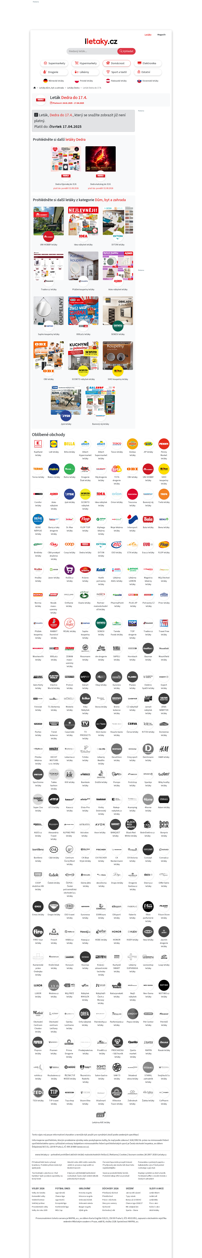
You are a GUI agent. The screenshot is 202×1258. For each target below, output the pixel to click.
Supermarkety (56, 63)
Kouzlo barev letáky (116, 733)
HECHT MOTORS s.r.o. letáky (54, 760)
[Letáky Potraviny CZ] (148, 595)
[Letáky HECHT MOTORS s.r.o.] (54, 749)
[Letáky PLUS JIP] (133, 595)
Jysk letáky (69, 502)
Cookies (123, 1154)
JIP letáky (148, 451)
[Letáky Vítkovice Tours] (116, 1093)
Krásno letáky (85, 579)
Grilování (84, 1188)
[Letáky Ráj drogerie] (101, 469)
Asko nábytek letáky (54, 505)
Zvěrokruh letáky (132, 1102)
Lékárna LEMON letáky (132, 581)
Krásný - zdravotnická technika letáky (101, 969)
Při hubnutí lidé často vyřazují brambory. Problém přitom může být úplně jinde (47, 1165)
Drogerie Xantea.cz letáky (132, 886)
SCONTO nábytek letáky (85, 505)
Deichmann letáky (148, 759)
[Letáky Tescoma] (132, 495)
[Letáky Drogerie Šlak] (85, 469)
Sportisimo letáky (38, 784)
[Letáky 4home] (148, 800)
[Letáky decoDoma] (101, 875)
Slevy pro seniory (109, 1203)
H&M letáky (163, 757)
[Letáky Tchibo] (85, 749)
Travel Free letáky (164, 633)
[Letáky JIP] (148, 444)
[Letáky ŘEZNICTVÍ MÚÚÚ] (70, 1068)
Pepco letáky (133, 1021)
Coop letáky (69, 552)
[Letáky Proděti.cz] (102, 1043)
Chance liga (60, 1196)
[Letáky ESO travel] (69, 907)
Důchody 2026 (110, 1188)
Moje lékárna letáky (117, 529)
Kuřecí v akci (154, 1206)
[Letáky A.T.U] (54, 800)
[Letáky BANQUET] (115, 825)
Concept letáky (148, 859)
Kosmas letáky (85, 966)
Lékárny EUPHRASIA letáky (132, 968)
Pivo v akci (153, 1203)
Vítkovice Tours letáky (117, 1102)
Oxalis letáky (84, 602)
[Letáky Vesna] (101, 699)
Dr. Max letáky (69, 529)
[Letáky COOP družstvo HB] (38, 875)
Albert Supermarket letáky (101, 455)
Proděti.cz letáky (102, 1052)
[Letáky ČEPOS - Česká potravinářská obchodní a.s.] (69, 875)
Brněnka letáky (38, 554)
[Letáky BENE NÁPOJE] (38, 520)
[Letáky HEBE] (101, 932)
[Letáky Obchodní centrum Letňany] (53, 1014)
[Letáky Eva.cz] (148, 545)
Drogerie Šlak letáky (85, 479)
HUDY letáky (132, 939)
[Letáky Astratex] (84, 825)
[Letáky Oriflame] (69, 595)
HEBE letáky (101, 939)
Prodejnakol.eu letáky (85, 1052)
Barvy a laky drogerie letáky (53, 531)
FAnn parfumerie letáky (148, 918)
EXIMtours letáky (101, 916)
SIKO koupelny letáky (164, 480)
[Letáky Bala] (148, 520)
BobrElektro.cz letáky (147, 834)
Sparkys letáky (148, 784)
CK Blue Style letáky (85, 859)
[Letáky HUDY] (132, 932)
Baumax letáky (148, 658)
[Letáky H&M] (164, 749)
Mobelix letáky (69, 708)
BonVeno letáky (38, 859)
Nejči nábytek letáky (132, 997)
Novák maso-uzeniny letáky (53, 607)
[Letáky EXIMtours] (101, 907)
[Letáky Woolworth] (38, 649)
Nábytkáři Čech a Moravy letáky (100, 998)
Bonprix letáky (164, 834)
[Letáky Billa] (69, 444)
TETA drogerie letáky (117, 480)
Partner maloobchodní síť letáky (100, 606)
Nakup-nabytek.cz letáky (117, 811)
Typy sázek (130, 1196)
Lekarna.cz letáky (70, 759)
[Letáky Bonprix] (164, 825)
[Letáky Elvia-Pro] (85, 800)
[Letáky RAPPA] (148, 1043)
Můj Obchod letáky (163, 579)
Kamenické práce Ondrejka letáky (38, 969)
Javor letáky (54, 577)
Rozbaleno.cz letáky (54, 1077)
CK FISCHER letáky (101, 859)
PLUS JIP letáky (133, 604)
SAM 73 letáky (117, 1077)
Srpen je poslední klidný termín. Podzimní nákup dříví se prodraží (116, 1174)
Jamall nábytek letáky (148, 710)
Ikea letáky (148, 939)
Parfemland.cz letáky (116, 1023)
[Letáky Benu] (164, 520)
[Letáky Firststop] (132, 775)
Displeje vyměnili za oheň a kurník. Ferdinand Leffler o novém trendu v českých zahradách (152, 1176)
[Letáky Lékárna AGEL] (116, 570)
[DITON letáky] (118, 225)
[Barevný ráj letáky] (100, 404)
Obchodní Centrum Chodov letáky (38, 1026)
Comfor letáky (38, 504)
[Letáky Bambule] (85, 775)
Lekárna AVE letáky (101, 1122)
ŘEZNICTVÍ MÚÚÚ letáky (70, 1077)
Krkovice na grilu (85, 1196)
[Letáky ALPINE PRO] (69, 825)
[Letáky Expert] (164, 677)
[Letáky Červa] (132, 724)
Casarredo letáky (69, 733)
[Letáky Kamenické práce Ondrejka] (38, 957)
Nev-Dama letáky (148, 995)
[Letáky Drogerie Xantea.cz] (133, 875)
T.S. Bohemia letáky (54, 708)
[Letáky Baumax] (148, 649)
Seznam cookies (136, 1154)
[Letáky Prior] (164, 595)
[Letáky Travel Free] (164, 624)
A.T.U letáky (54, 807)
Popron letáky (37, 1052)
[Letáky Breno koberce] (116, 699)
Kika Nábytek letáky (85, 710)
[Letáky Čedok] (54, 875)
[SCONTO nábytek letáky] (83, 359)
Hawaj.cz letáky (85, 941)
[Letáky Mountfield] (164, 649)
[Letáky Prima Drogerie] (69, 1043)
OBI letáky (132, 477)
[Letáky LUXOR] (38, 986)
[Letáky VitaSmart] (101, 1093)
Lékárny (84, 72)
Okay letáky (101, 684)
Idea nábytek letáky (101, 504)
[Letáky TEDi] (38, 1093)
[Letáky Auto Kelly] (38, 677)
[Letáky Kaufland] (38, 444)
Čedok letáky (54, 882)
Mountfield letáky (164, 658)
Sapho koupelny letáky (85, 634)
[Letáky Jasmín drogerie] (164, 932)
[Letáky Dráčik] (101, 775)
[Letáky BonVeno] (38, 850)
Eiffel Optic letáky (164, 884)
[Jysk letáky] (66, 404)
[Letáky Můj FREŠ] (69, 986)
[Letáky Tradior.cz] (148, 624)
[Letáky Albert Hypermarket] (85, 444)
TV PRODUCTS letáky (85, 735)
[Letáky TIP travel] (54, 1093)
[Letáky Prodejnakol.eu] (85, 1043)
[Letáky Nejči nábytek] (132, 986)
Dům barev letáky (101, 733)
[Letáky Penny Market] (164, 444)
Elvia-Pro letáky (85, 809)
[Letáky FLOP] (164, 545)
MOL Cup (59, 1210)
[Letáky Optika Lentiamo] (69, 1014)
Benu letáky (163, 527)
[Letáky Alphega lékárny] (101, 520)
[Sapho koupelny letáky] (49, 314)
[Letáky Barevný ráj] (148, 495)
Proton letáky (69, 686)
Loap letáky (163, 964)
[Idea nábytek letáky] (83, 225)
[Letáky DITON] (101, 545)
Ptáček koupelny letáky (38, 634)
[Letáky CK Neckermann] (116, 850)
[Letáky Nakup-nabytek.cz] (116, 800)
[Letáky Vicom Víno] (85, 1093)
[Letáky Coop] (69, 545)
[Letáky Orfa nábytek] (85, 1014)
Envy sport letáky (132, 759)
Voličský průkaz (38, 1203)
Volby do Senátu (38, 1192)
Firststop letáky (132, 784)
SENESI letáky (101, 633)
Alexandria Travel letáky (53, 836)
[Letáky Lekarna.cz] (69, 749)
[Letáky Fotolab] (38, 699)
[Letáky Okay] (101, 677)
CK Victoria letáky (132, 859)
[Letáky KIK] (69, 775)
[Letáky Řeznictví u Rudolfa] (85, 1068)
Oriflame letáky (69, 604)
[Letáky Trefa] (164, 495)
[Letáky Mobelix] (69, 699)
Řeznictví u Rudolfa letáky (85, 1079)
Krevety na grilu (85, 1192)
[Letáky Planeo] (132, 677)
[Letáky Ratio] (69, 469)
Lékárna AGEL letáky (116, 579)
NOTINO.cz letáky (164, 995)
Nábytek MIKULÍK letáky (85, 997)
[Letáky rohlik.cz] (38, 1068)
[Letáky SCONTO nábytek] (85, 495)
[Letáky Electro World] (54, 677)
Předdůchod (107, 1196)
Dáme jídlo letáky (86, 884)
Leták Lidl (153, 1196)
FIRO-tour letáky (38, 941)
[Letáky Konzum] (69, 957)
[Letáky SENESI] (101, 624)
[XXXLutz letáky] (83, 314)
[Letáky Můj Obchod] (164, 570)
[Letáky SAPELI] (116, 649)
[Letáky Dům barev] (101, 724)
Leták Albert (154, 1192)
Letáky (148, 34)
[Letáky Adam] (164, 800)
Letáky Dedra (73, 87)
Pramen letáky (53, 1052)
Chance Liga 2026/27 (134, 1203)
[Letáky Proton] (69, 677)
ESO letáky (117, 552)
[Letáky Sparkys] (148, 775)
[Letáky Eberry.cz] (148, 875)
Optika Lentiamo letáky (69, 1025)
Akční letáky (154, 1210)
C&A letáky (54, 857)
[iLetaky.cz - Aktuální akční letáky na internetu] (35, 87)
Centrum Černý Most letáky (69, 861)
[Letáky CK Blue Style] (85, 850)
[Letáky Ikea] (148, 932)
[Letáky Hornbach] (132, 649)
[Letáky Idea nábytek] (101, 495)
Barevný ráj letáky (148, 504)
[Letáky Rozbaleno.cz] (54, 1068)
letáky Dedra (76, 139)
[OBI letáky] (49, 359)
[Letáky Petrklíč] (164, 1014)
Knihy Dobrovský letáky (101, 811)
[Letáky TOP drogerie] (132, 624)
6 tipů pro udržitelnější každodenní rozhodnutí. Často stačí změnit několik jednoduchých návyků (82, 1176)
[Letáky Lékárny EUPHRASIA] (132, 957)
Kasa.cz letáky (69, 809)
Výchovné (106, 1206)
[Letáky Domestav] (164, 724)
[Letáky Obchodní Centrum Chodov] (38, 1014)
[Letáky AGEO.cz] (38, 825)
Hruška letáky (38, 579)
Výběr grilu (83, 1210)
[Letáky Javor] (54, 570)
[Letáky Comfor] (38, 495)
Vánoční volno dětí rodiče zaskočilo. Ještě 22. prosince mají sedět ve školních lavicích (81, 1165)
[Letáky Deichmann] (148, 749)
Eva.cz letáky (148, 552)
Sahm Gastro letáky (101, 1077)
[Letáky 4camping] (132, 800)
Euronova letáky (85, 916)
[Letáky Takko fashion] (54, 775)
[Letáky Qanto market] (133, 1043)
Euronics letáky (117, 686)
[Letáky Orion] (116, 495)
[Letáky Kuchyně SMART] (116, 957)
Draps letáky (117, 882)
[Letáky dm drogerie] (101, 649)
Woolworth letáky (38, 658)
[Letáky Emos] (38, 907)
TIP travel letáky (54, 1102)
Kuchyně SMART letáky (117, 968)
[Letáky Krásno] (85, 570)
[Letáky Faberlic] (132, 907)
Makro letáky (54, 477)
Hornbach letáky (132, 658)
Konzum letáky (70, 966)
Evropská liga (60, 1203)
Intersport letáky (132, 529)
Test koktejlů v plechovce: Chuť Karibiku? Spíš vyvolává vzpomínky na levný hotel (47, 1176)
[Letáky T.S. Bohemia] (54, 699)
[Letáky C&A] (54, 850)
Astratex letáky (84, 834)
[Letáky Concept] (148, 850)
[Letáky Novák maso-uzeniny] (53, 595)
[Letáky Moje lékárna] (116, 520)
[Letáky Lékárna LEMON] (132, 570)
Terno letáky (38, 477)
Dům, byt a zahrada (110, 200)
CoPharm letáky (163, 1102)
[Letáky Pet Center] (148, 1014)
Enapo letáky (54, 914)
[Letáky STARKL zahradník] (148, 1068)
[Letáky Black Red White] (131, 825)
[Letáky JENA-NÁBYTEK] (164, 699)
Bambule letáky (85, 784)
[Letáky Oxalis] (84, 595)
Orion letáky (117, 502)
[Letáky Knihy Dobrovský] (101, 800)
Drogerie (53, 72)
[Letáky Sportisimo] (38, 775)
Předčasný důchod (110, 1192)
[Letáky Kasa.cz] (69, 800)
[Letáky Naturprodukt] (116, 986)
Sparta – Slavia (132, 1210)
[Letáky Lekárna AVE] (101, 1115)
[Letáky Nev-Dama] (148, 986)
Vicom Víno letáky (85, 1102)
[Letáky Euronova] (85, 907)
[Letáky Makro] (54, 469)
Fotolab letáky (38, 708)
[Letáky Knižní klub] (54, 957)
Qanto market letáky (132, 1053)
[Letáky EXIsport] (116, 907)
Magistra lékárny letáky (148, 581)
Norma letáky (38, 604)
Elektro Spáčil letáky (148, 686)
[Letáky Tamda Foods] (116, 624)
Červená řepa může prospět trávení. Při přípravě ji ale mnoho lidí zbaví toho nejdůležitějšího (118, 1165)
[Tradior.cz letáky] (49, 270)
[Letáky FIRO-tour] (38, 932)
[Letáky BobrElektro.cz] (147, 825)
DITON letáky (101, 554)
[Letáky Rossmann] (85, 649)
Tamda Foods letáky (117, 633)
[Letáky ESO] (116, 545)
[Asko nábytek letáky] (118, 270)
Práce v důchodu (109, 1199)
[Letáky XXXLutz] (54, 649)
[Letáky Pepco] (133, 1014)
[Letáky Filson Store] (164, 907)
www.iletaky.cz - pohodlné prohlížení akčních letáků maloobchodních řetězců (71, 1154)
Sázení (130, 1188)
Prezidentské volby (40, 1206)
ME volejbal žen (132, 1206)
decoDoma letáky (101, 884)
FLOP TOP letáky (85, 529)
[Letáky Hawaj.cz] (85, 932)
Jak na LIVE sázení (133, 1192)
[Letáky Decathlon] (116, 749)
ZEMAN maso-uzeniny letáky (69, 661)
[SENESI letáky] (118, 314)
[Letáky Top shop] (69, 1093)
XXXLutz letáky (54, 658)
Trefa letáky (164, 502)
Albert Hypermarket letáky (85, 455)
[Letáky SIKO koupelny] (164, 469)
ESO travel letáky (69, 916)
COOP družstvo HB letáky (38, 886)
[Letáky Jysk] (69, 495)
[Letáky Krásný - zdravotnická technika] (101, 957)
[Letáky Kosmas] (85, 957)
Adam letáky (164, 807)
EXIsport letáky (117, 916)
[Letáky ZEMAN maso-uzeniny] (69, 649)
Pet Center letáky (148, 1023)
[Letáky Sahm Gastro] (101, 1068)
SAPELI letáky (116, 658)
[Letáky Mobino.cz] (54, 986)
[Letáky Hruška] (38, 570)
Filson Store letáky (164, 916)
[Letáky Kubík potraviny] (101, 570)
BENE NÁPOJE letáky (38, 531)
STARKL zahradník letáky (148, 1079)
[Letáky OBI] (132, 469)
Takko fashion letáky (53, 785)
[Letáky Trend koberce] (54, 724)
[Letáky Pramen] (53, 1043)
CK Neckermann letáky (117, 861)
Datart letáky (85, 686)
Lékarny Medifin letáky (101, 760)
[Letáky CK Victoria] (132, 850)
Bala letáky (148, 527)
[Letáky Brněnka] (38, 545)
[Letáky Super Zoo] (38, 800)
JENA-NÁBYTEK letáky (163, 710)
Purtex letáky (38, 733)
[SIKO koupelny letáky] (118, 359)
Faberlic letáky (132, 916)
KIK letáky (69, 782)
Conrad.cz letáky (163, 859)
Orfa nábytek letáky (85, 1023)
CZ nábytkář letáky (132, 708)
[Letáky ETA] (132, 545)
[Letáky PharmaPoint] (117, 595)
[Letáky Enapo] (54, 907)
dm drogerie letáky (101, 658)
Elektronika (149, 63)
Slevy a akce (156, 1188)
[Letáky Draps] (117, 875)
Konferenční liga (62, 1206)
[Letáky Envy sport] (132, 749)
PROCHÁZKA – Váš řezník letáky (117, 1053)
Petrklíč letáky (164, 1023)
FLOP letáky (164, 552)
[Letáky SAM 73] (117, 1068)
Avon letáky (99, 832)
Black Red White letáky (131, 834)
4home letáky (148, 809)
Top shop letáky (69, 1102)
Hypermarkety (88, 63)
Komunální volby (38, 1196)
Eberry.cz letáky (148, 884)
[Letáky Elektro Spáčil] (148, 677)
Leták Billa (153, 1199)
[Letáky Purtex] (38, 724)
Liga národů (60, 1192)
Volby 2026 (38, 1188)
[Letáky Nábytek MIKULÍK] (85, 986)
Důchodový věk (108, 1210)
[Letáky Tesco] (117, 444)
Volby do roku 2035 (39, 1210)
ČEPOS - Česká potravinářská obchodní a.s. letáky (69, 889)
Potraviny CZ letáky (148, 604)
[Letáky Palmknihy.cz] (100, 1014)
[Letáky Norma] (38, 595)
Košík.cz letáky (69, 579)
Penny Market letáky (164, 455)
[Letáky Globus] (132, 444)
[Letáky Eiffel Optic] (164, 875)
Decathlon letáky (117, 759)
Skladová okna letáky (132, 1077)
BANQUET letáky (115, 834)
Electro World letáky (54, 686)
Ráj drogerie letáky (101, 479)
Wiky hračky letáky (163, 784)
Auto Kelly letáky (38, 686)
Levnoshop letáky (148, 966)
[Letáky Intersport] (132, 520)
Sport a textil (119, 72)
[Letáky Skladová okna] (132, 1068)
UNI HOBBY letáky (148, 479)
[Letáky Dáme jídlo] (86, 875)
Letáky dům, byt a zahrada (51, 87)
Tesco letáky (117, 451)
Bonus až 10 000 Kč (133, 1199)
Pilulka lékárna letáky (38, 760)
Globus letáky (132, 453)
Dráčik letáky (101, 782)
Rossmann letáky (85, 658)
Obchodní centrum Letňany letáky (53, 1026)
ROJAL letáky (69, 631)
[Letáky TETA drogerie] (116, 469)
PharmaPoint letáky (117, 604)
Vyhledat (127, 51)
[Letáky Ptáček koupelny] (38, 624)
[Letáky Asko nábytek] (54, 495)
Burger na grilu (85, 1206)
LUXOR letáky (38, 995)
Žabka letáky (148, 1100)
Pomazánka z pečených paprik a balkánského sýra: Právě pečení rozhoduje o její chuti (151, 1165)
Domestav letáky (164, 733)
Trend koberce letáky (54, 735)
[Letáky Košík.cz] (69, 570)
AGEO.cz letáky (38, 834)
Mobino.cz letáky (54, 995)
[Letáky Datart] (85, 677)
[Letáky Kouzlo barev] (116, 724)
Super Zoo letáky (38, 809)
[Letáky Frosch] (54, 932)
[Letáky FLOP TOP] (85, 520)
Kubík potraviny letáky (101, 581)
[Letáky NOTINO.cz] (164, 986)
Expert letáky (164, 686)
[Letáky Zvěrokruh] (132, 1093)
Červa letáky (132, 731)
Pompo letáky (116, 784)
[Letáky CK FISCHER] (101, 850)
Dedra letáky (85, 552)
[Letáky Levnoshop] (148, 957)
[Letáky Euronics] (116, 677)
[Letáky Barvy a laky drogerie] (54, 520)
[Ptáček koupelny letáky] (83, 270)
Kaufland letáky (38, 453)
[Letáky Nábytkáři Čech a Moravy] (101, 986)
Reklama (114, 1154)
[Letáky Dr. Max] (69, 520)
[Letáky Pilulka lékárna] (38, 749)
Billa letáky (69, 451)
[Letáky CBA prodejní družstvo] (54, 545)
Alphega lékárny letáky (101, 531)
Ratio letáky (69, 477)
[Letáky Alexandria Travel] (53, 825)
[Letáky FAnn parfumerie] (148, 907)
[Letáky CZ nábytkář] (132, 699)
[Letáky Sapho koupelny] (85, 624)
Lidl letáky (54, 451)
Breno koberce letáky (117, 710)
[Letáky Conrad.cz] (164, 850)
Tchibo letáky (85, 759)
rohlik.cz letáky (38, 1077)
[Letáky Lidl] (54, 444)
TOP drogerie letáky (132, 634)
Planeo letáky (132, 686)
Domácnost (117, 63)
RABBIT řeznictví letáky (54, 634)
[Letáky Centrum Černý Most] (69, 850)
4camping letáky (132, 809)
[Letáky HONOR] (116, 932)
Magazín (161, 34)
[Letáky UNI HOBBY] (148, 469)
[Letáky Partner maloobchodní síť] (100, 595)
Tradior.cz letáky (148, 633)
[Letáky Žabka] (148, 1093)
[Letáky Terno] (38, 469)
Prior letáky (164, 602)
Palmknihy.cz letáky (100, 1023)
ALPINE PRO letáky (69, 834)
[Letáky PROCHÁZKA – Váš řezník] (117, 1043)
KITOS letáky (148, 731)
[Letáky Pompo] (116, 775)
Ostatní (145, 72)
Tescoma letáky (132, 504)
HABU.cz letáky (70, 941)
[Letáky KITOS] (148, 724)
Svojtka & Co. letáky (164, 1077)
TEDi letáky (38, 1100)
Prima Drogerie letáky (69, 1053)
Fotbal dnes (62, 1188)
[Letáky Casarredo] (69, 724)
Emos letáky (38, 914)
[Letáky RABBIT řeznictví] (54, 624)
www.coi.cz (83, 1146)
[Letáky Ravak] (164, 1043)
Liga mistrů (59, 1199)
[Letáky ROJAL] (69, 624)
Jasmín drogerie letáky (164, 943)
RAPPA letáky (148, 1052)
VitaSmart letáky (101, 1102)
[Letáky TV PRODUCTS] (85, 724)
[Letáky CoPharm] (164, 1093)
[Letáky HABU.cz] (69, 932)
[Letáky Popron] (38, 1043)
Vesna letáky (101, 706)
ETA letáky (132, 552)
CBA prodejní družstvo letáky (54, 556)
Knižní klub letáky (54, 966)
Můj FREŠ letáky (69, 995)
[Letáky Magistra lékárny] (148, 570)
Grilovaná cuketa (86, 1203)
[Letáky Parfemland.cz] (116, 1014)
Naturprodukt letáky (116, 995)
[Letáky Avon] (100, 825)
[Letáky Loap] (164, 957)
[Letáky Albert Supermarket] (101, 444)
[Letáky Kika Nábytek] (85, 699)
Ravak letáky (164, 1050)
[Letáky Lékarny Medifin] (101, 749)
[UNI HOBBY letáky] (49, 225)
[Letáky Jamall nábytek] (148, 699)
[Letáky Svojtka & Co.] (164, 1068)
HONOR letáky (116, 941)
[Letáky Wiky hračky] (164, 775)
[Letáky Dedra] (40, 99)
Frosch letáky (54, 941)
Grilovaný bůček (85, 1199)
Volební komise (38, 1199)
